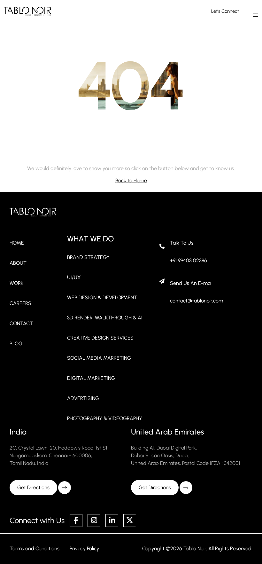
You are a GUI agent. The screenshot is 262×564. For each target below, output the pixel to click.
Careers (20, 303)
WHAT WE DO (90, 238)
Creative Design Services (100, 338)
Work (17, 283)
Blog (16, 344)
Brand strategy (88, 257)
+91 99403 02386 (188, 260)
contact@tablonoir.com (196, 301)
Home (17, 243)
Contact (21, 323)
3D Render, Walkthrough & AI (105, 318)
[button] (255, 10)
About (18, 263)
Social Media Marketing (99, 358)
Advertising (83, 398)
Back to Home (131, 180)
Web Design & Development (102, 297)
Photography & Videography (104, 418)
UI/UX (74, 277)
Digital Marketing (91, 378)
